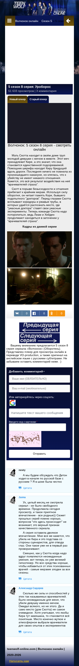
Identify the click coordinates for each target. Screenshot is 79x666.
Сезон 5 (47, 21)
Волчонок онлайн (26, 21)
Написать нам (19, 661)
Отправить (39, 453)
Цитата (27, 488)
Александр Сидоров (31, 588)
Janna (22, 497)
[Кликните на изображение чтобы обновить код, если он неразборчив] (25, 446)
